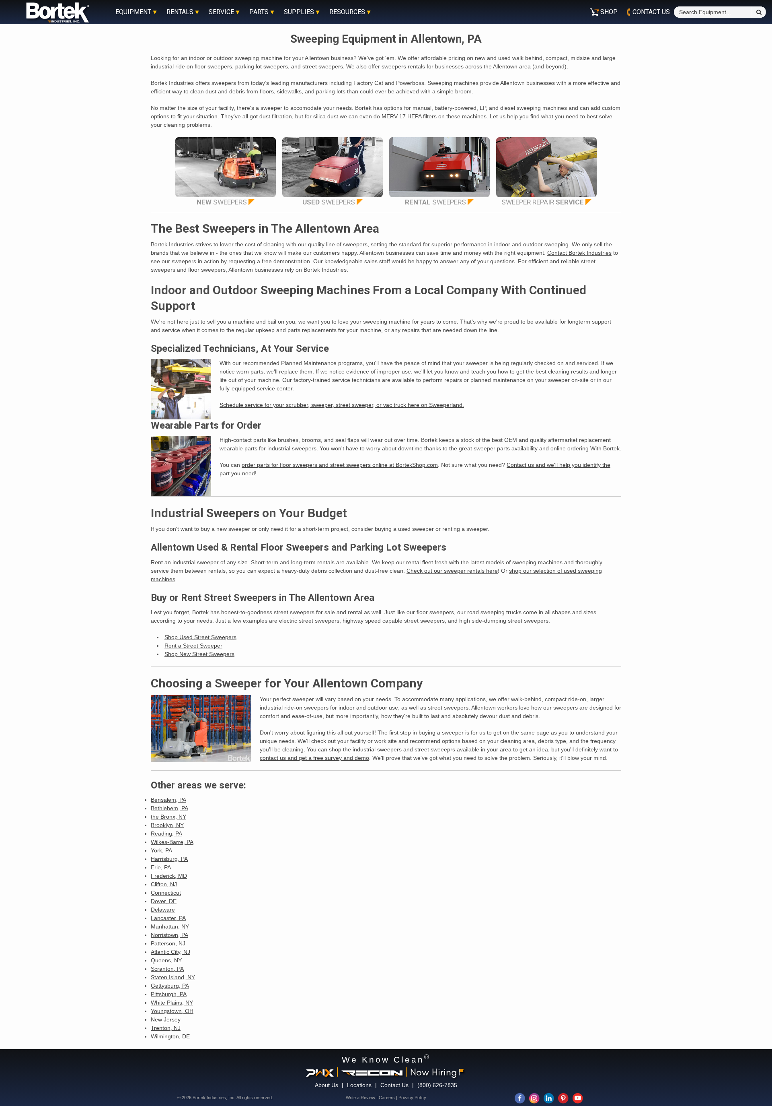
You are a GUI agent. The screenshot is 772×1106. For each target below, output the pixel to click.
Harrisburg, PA (169, 859)
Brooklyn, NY (167, 825)
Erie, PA (161, 867)
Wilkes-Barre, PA (172, 842)
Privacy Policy (412, 1097)
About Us (326, 1085)
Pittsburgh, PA (169, 994)
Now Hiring (433, 1072)
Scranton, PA (167, 969)
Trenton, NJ (166, 1028)
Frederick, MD (169, 876)
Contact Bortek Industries (579, 253)
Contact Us (394, 1085)
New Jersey (166, 1019)
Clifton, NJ (164, 884)
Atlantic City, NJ (170, 952)
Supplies (299, 12)
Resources (347, 12)
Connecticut (166, 892)
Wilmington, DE (170, 1036)
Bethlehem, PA (169, 808)
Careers (387, 1097)
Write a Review (360, 1097)
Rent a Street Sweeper (193, 645)
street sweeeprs (435, 749)
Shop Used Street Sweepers (200, 637)
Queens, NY (166, 960)
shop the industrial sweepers (365, 749)
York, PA (161, 850)
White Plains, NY (172, 1002)
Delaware (163, 909)
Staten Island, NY (173, 977)
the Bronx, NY (168, 816)
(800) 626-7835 (437, 1085)
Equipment (133, 12)
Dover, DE (164, 901)
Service (221, 12)
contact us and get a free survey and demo (314, 758)
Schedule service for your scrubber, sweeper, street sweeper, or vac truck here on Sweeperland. (342, 405)
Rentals (179, 12)
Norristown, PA (169, 935)
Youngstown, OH (172, 1011)
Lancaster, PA (168, 918)
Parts (259, 12)
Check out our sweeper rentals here (452, 570)
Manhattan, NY (170, 926)
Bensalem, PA (168, 799)
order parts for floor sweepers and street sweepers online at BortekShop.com (340, 465)
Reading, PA (166, 833)
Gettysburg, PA (170, 985)
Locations (359, 1085)
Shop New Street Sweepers (199, 654)
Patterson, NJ (168, 943)
